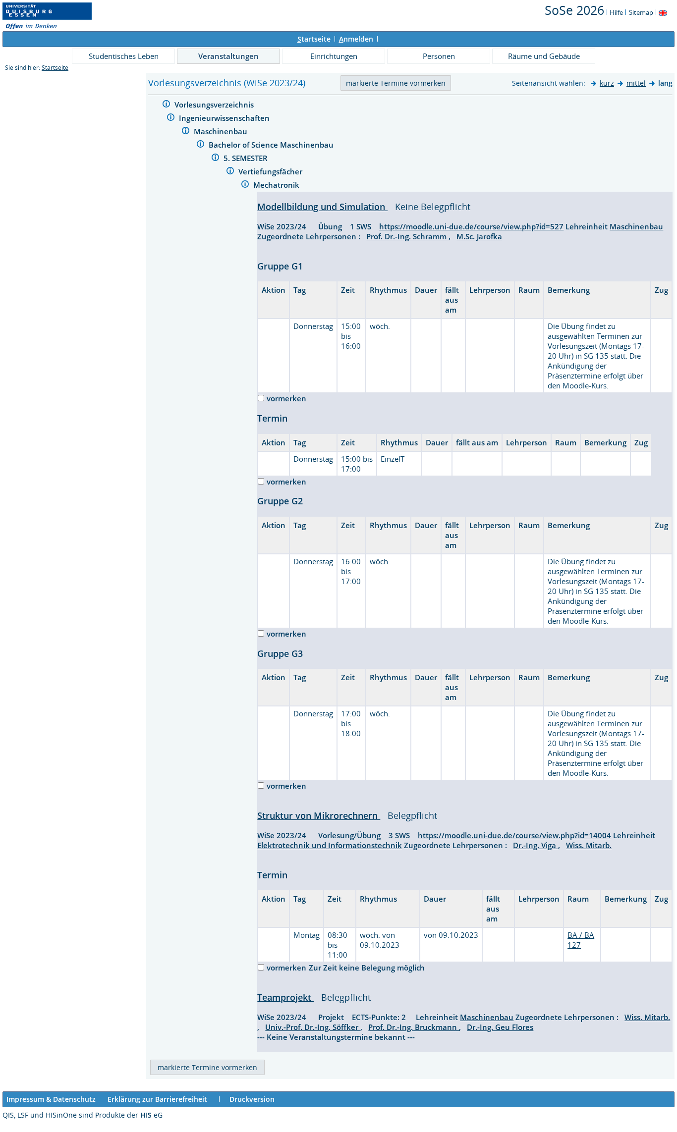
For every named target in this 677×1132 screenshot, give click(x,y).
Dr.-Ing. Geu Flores (500, 1027)
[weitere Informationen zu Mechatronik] (245, 185)
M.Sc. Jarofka (479, 236)
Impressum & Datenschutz (51, 1099)
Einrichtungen (333, 56)
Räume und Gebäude (544, 56)
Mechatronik (277, 185)
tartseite (314, 39)
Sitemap (641, 12)
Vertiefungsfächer (271, 171)
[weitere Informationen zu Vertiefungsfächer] (230, 172)
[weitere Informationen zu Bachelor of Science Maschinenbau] (200, 145)
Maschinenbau (221, 131)
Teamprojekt (285, 997)
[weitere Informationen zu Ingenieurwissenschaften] (171, 118)
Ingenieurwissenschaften (225, 118)
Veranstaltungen (228, 56)
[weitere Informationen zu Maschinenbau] (185, 132)
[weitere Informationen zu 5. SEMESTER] (215, 158)
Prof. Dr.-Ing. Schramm (407, 236)
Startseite (55, 67)
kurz (607, 83)
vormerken (286, 398)
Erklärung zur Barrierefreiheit (157, 1099)
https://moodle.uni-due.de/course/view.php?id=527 (471, 226)
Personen (439, 56)
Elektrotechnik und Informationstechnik (329, 845)
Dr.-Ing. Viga (535, 845)
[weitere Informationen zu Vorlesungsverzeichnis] (166, 105)
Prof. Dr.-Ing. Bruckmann (413, 1027)
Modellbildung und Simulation (322, 207)
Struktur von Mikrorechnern (318, 815)
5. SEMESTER (247, 158)
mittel (636, 83)
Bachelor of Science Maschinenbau (272, 145)
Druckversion (252, 1099)
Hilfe (616, 12)
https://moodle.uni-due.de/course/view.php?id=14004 (514, 835)
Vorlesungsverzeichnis (215, 104)
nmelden (356, 39)
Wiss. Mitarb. (589, 845)
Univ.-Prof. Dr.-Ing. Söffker (312, 1027)
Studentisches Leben (124, 56)
